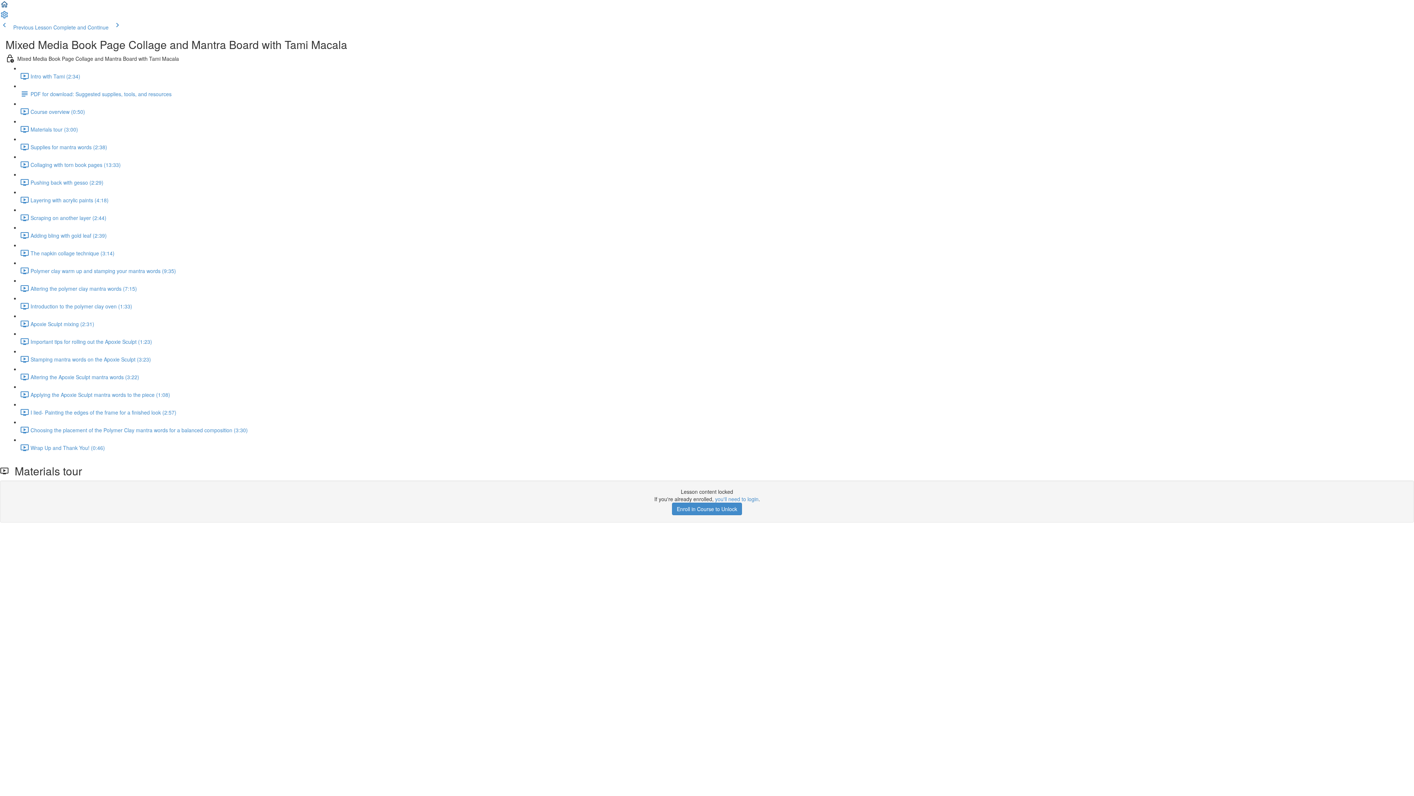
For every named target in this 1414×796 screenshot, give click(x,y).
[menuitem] (4, 17)
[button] (4, 6)
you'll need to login (737, 499)
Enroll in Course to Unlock (707, 509)
